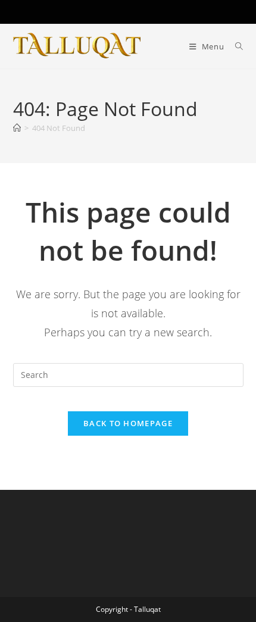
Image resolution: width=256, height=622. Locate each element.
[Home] (17, 128)
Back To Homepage (128, 423)
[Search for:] (234, 46)
